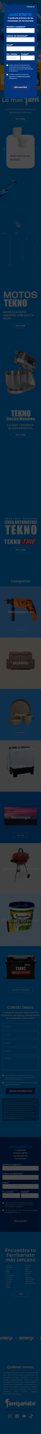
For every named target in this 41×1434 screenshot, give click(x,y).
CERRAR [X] (30, 7)
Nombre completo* (16, 26)
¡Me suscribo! (20, 87)
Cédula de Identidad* (17, 35)
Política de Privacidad (23, 76)
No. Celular (11, 54)
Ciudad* (25, 54)
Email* (9, 45)
